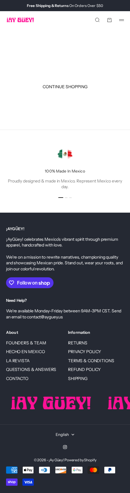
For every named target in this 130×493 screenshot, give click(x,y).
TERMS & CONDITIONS (91, 360)
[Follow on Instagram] (65, 447)
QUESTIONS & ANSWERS (31, 369)
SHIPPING (78, 378)
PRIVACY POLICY (84, 351)
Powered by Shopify (80, 460)
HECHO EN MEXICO (25, 351)
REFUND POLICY (84, 369)
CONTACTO (17, 378)
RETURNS (77, 343)
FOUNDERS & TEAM (26, 343)
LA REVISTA (18, 360)
